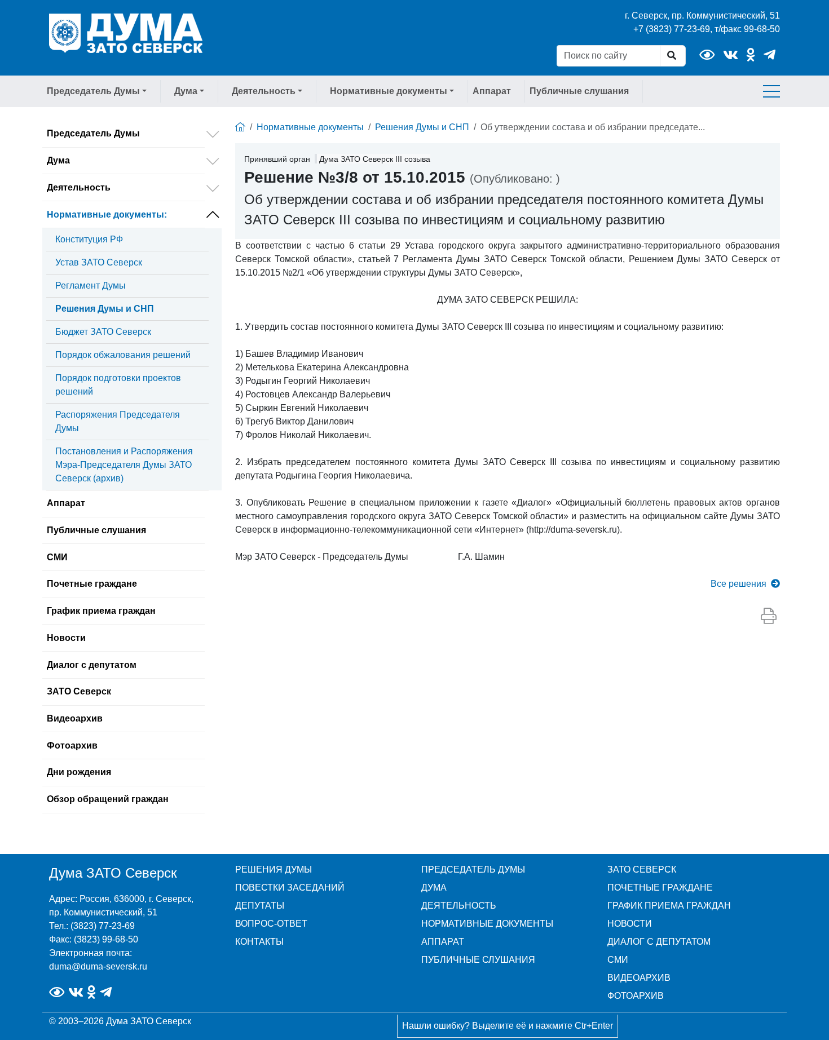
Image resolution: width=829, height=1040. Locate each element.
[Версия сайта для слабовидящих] (707, 55)
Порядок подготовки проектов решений (118, 384)
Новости (66, 638)
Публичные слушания (579, 91)
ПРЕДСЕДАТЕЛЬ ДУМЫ (473, 869)
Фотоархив (72, 745)
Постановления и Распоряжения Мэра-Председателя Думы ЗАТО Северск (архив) (124, 464)
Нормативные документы (107, 214)
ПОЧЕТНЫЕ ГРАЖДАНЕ (660, 887)
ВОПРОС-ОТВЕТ (271, 923)
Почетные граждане (92, 583)
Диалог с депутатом (91, 665)
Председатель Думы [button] (93, 91)
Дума (58, 160)
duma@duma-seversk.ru (98, 966)
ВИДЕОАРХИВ (639, 978)
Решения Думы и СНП (104, 308)
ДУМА (434, 887)
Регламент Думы (90, 285)
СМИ (57, 557)
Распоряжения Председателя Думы (117, 421)
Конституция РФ (89, 239)
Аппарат (492, 91)
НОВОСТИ (629, 923)
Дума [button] (185, 91)
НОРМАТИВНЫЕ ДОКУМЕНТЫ (487, 923)
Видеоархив (75, 718)
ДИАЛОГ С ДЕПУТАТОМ (659, 941)
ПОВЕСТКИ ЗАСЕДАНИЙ (290, 887)
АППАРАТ (442, 941)
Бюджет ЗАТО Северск (103, 332)
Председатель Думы (93, 133)
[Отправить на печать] (768, 616)
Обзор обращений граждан (108, 799)
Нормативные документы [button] (388, 91)
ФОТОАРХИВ (635, 996)
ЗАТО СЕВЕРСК (641, 869)
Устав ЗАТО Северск (98, 262)
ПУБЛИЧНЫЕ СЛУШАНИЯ (478, 959)
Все (738, 583)
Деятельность (79, 187)
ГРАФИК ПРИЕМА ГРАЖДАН (669, 905)
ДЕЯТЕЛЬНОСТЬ (458, 905)
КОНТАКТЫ (259, 941)
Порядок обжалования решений (123, 355)
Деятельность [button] (264, 91)
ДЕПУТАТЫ (259, 905)
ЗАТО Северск (79, 691)
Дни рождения (79, 772)
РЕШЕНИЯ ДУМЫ (273, 869)
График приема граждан (101, 611)
